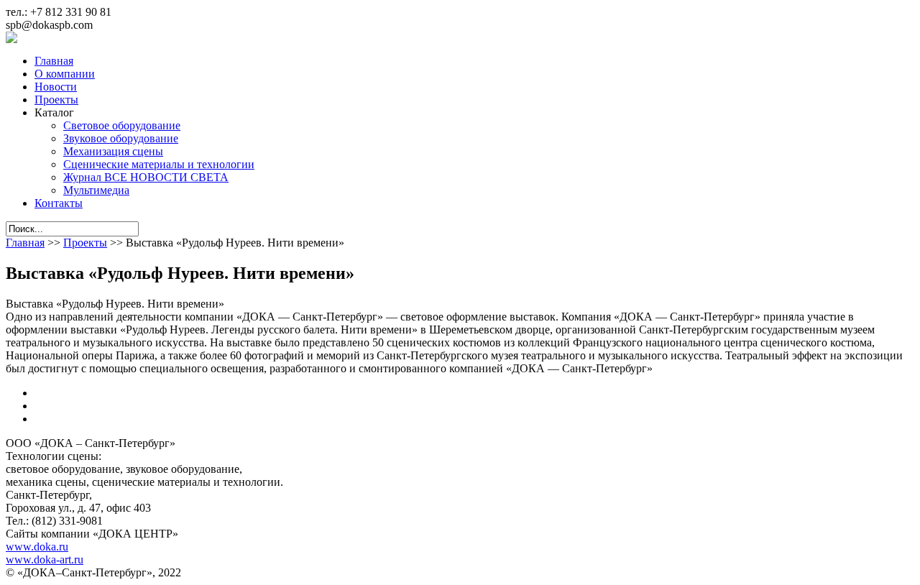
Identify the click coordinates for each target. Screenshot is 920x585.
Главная (53, 61)
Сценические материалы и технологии (158, 164)
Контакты (58, 203)
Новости (55, 86)
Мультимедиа (96, 190)
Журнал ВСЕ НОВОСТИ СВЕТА (146, 177)
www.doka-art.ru (44, 559)
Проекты (56, 99)
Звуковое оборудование (120, 138)
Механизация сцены (113, 151)
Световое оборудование (121, 125)
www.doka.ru (37, 546)
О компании (64, 74)
